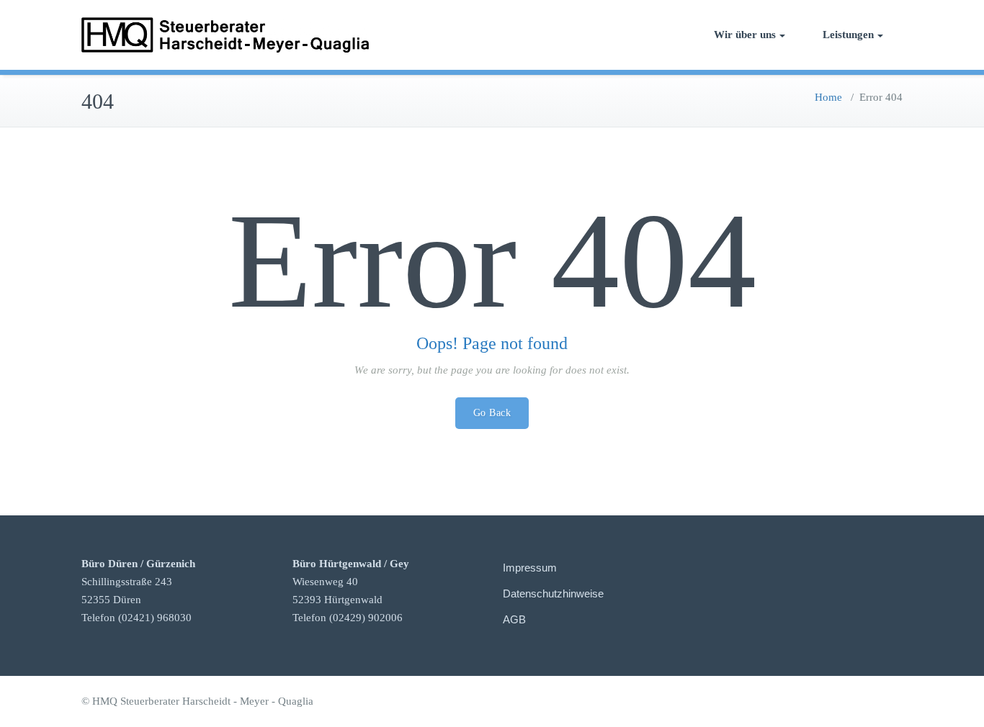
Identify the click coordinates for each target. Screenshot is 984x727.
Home (828, 97)
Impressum (530, 567)
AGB (514, 619)
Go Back (492, 412)
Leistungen (848, 34)
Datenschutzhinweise (553, 593)
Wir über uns (745, 34)
